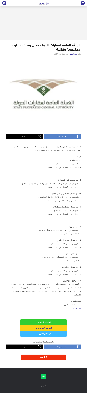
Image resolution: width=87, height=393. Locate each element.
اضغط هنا (77, 309)
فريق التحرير (73, 54)
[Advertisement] (43, 23)
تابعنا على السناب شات (43, 328)
